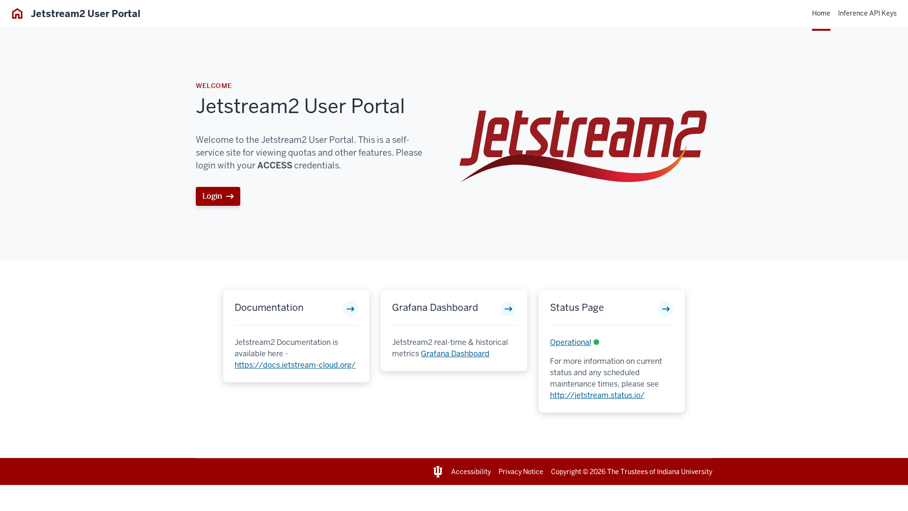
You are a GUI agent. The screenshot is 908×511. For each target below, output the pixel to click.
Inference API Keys (867, 13)
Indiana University (684, 471)
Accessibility (471, 471)
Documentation (269, 307)
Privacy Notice (520, 471)
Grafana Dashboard (435, 307)
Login (212, 196)
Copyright (566, 471)
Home (821, 13)
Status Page (577, 307)
